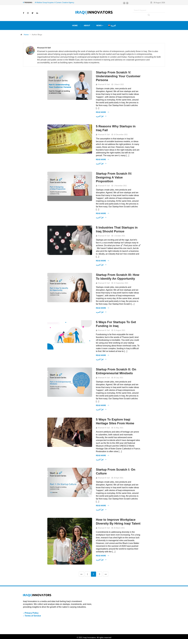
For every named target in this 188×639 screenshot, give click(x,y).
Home (26, 35)
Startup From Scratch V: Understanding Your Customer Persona (118, 76)
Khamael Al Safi (104, 84)
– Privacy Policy (30, 613)
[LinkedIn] (37, 13)
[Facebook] (23, 13)
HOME (75, 25)
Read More (101, 112)
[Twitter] (32, 13)
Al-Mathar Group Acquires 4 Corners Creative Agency (54, 2)
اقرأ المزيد (100, 116)
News (99, 25)
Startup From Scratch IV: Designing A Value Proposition (114, 177)
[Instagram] (28, 13)
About (87, 25)
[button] (124, 3)
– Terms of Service (32, 616)
